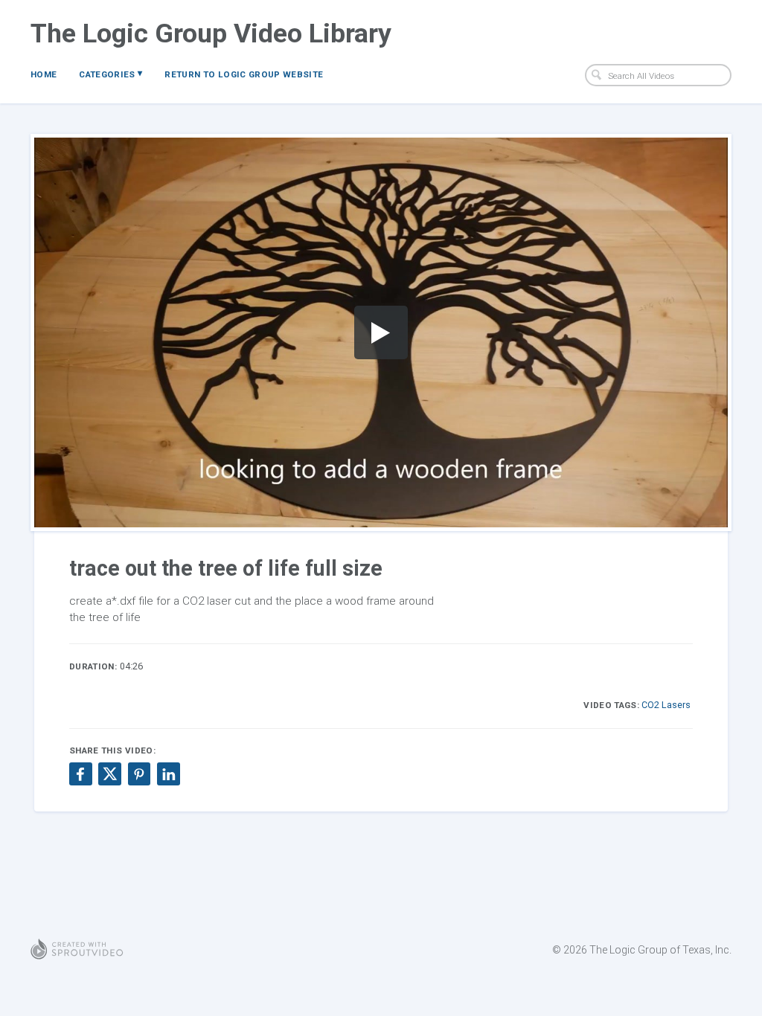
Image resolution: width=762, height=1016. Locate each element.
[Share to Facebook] (80, 773)
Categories (110, 74)
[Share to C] (109, 773)
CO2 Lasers (666, 704)
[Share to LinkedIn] (168, 773)
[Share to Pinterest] (139, 773)
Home (44, 74)
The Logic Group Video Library (211, 33)
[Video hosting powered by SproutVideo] (77, 950)
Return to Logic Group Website (243, 74)
